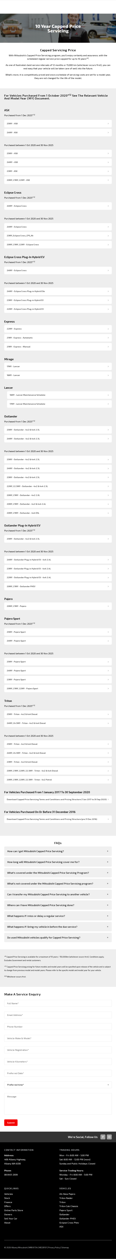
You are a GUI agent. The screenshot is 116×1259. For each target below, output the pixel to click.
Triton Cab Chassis (68, 1206)
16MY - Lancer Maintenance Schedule (27, 395)
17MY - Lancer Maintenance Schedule (27, 404)
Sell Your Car (10, 1218)
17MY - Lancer (13, 366)
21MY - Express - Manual (18, 346)
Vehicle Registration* (18, 1050)
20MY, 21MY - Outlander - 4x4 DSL (23, 513)
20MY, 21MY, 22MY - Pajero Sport (22, 688)
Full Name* (13, 1003)
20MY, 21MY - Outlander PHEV (21, 586)
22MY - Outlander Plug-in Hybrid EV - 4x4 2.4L (29, 577)
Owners (8, 1214)
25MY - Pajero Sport (16, 632)
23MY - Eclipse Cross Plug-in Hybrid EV (25, 300)
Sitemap (65, 1247)
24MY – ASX (12, 162)
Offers (7, 1206)
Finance (8, 1202)
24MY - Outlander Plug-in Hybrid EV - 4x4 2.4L (29, 559)
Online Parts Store (13, 1210)
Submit (11, 1122)
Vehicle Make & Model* (19, 1038)
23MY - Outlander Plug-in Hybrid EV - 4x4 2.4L (29, 568)
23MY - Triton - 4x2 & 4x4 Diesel (22, 762)
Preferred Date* (15, 1073)
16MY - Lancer (13, 375)
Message (11, 1096)
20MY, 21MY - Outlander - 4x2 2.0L (23, 495)
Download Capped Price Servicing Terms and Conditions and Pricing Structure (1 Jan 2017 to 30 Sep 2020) (57, 799)
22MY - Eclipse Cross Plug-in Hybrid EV (25, 309)
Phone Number (15, 1026)
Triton (62, 1202)
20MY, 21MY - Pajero (16, 606)
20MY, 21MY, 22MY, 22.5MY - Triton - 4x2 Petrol (29, 779)
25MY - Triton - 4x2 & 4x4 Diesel (22, 714)
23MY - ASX (12, 171)
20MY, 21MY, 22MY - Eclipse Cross (23, 244)
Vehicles (8, 1194)
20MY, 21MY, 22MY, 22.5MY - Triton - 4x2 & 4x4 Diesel (32, 770)
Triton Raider (66, 1198)
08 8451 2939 (11, 1174)
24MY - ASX (12, 132)
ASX (61, 1226)
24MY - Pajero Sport (16, 641)
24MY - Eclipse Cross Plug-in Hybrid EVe (26, 291)
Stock (7, 1198)
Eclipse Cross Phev (69, 1222)
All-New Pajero (67, 1194)
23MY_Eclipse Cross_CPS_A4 (20, 235)
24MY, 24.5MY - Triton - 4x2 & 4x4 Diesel (26, 723)
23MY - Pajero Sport (16, 679)
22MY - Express (14, 328)
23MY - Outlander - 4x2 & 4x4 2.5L (23, 477)
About (7, 1222)
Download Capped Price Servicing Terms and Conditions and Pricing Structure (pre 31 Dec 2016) (52, 819)
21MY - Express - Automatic (20, 337)
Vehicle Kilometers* (17, 1061)
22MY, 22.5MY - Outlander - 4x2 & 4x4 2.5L (27, 486)
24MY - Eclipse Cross (17, 206)
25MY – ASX (12, 123)
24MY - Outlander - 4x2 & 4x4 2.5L (23, 438)
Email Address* (15, 1015)
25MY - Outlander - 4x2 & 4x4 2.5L (23, 429)
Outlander (64, 1214)
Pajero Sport (65, 1210)
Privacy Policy (54, 1247)
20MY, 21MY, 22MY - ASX (18, 180)
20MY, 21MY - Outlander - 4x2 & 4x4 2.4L (26, 504)
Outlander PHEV (67, 1218)
